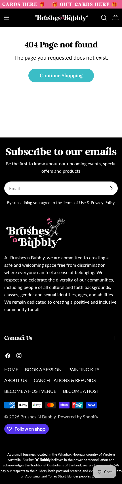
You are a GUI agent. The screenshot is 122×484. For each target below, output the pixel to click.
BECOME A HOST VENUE (30, 391)
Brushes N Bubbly (38, 416)
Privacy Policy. (103, 202)
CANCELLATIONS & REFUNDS (65, 380)
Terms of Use (75, 202)
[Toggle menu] (6, 17)
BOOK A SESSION (43, 369)
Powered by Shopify (78, 416)
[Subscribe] (111, 188)
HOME (11, 369)
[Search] (104, 17)
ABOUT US (15, 380)
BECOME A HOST (81, 391)
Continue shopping (61, 75)
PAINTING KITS (84, 369)
